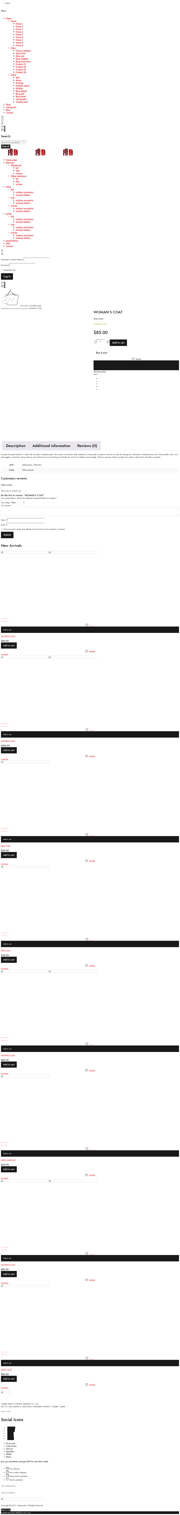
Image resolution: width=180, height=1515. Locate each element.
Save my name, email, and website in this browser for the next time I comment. (34, 529)
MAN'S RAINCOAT (8, 1160)
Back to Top (6, 1510)
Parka (8, 308)
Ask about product (100, 371)
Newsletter (10, 1451)
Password (5, 265)
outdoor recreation (22, 308)
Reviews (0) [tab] (87, 445)
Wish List (9, 1448)
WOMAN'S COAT (8, 636)
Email (4, 525)
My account (10, 1443)
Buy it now (101, 353)
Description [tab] (15, 445)
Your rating (6, 502)
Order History (11, 1446)
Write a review (98, 318)
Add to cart (118, 342)
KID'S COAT (6, 845)
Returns (8, 1456)
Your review (6, 505)
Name (4, 520)
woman (12, 308)
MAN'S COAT (6, 1369)
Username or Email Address (12, 259)
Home (3, 308)
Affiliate (9, 1454)
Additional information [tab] (51, 445)
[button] (7, 630)
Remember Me (9, 270)
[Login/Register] (2, 124)
